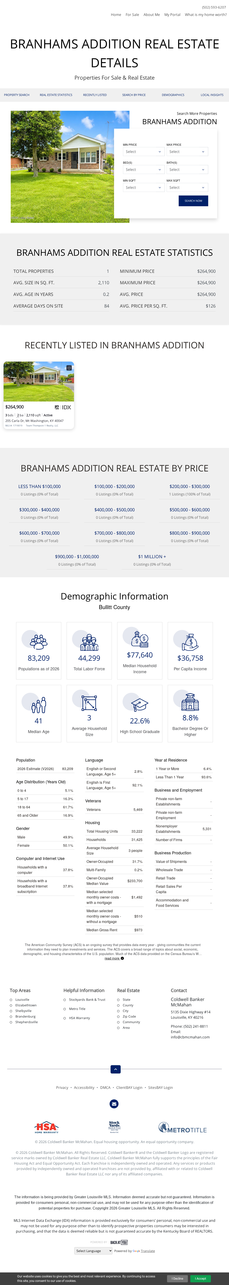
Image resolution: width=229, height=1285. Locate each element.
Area (126, 1027)
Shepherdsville (26, 1022)
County (128, 1005)
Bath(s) (172, 162)
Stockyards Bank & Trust (87, 999)
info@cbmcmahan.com (190, 1037)
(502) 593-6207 (214, 7)
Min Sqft (129, 180)
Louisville (22, 999)
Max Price (174, 144)
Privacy (62, 1087)
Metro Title (77, 1009)
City (125, 1011)
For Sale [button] (132, 14)
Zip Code (129, 1016)
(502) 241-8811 (196, 1026)
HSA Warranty (79, 1018)
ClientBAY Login (129, 1087)
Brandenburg (25, 1016)
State (126, 999)
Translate (148, 1251)
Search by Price (134, 95)
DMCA (105, 1087)
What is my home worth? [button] (206, 14)
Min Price (130, 144)
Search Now (193, 201)
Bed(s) (127, 162)
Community (131, 1022)
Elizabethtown (26, 1005)
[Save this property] (69, 368)
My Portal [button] (172, 14)
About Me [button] (152, 14)
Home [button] (116, 14)
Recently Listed (95, 95)
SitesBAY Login (160, 1087)
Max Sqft (173, 180)
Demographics (173, 95)
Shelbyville (23, 1011)
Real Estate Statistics (56, 95)
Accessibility (84, 1087)
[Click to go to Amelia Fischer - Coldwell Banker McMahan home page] (16, 10)
